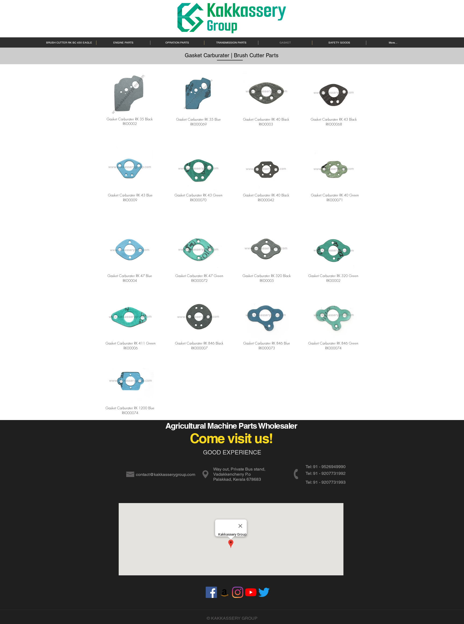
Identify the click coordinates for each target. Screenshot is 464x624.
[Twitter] (264, 592)
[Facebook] (211, 592)
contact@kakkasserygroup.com (165, 474)
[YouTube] (250, 592)
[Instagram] (237, 592)
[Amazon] (224, 592)
